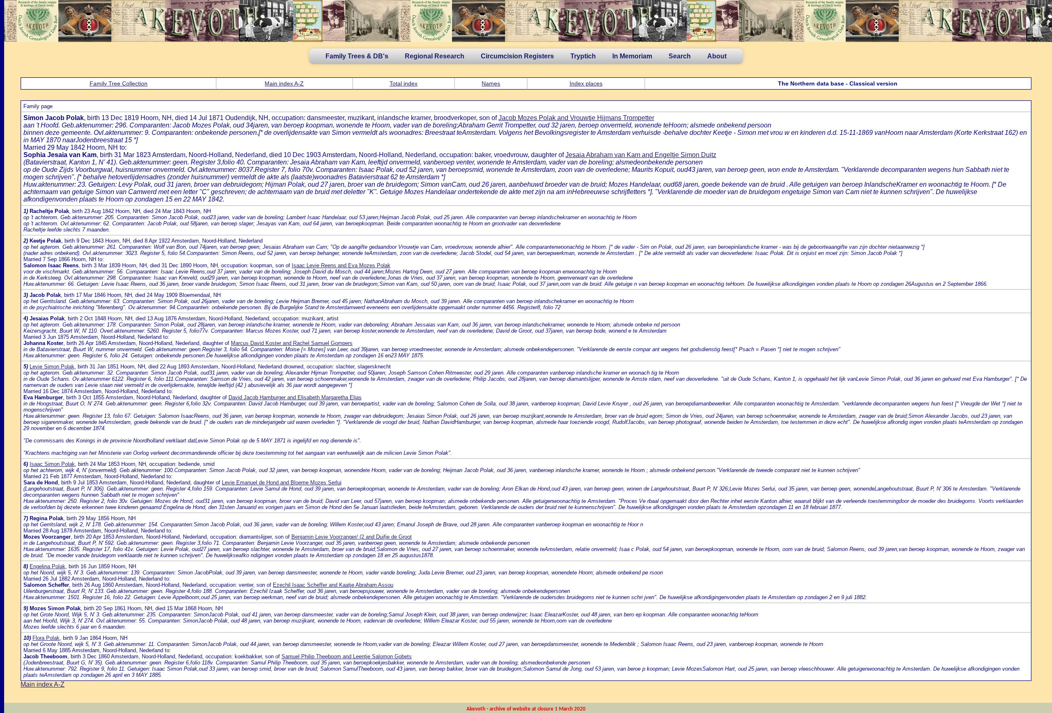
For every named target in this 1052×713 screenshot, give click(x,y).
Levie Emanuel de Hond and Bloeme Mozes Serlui (281, 482)
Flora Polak (46, 638)
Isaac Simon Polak (52, 464)
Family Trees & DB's (356, 56)
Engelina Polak (47, 566)
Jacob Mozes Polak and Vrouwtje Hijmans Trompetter (576, 117)
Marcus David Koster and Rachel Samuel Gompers (292, 343)
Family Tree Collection (119, 83)
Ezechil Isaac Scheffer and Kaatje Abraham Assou (333, 585)
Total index (404, 83)
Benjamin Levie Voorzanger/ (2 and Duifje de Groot (351, 537)
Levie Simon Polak (52, 366)
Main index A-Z (284, 83)
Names (491, 83)
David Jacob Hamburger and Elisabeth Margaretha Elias (295, 397)
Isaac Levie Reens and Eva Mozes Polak (341, 265)
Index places (586, 83)
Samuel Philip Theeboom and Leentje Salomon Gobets (346, 656)
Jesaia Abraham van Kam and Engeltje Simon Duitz (640, 154)
